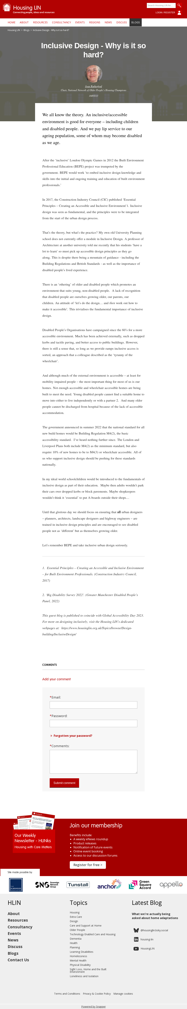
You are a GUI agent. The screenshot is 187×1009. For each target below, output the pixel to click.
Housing (74, 912)
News (108, 22)
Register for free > (87, 865)
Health (73, 943)
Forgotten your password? (73, 736)
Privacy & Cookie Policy (97, 993)
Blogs (135, 22)
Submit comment (64, 782)
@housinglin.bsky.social (154, 930)
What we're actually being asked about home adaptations (155, 916)
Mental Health (78, 960)
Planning (75, 947)
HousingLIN (147, 948)
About (24, 22)
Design (74, 921)
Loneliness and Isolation (84, 976)
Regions (94, 22)
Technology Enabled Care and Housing (92, 934)
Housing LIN (14, 30)
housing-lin (147, 939)
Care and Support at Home (86, 925)
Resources (40, 22)
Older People (77, 930)
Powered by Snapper (93, 1006)
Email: (55, 697)
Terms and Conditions (67, 993)
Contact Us (18, 959)
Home (11, 22)
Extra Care (76, 916)
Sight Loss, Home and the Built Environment (88, 970)
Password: (58, 716)
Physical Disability (80, 965)
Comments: (59, 746)
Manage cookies (123, 993)
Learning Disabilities (81, 951)
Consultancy (61, 22)
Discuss (121, 22)
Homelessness (78, 956)
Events (80, 22)
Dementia (75, 938)
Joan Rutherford (93, 86)
